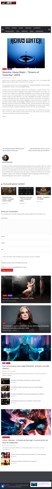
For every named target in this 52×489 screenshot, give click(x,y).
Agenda (32, 31)
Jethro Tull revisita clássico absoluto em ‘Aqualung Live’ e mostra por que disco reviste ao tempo (24, 297)
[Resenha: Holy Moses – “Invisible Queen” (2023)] (8, 188)
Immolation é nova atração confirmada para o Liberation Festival (25, 380)
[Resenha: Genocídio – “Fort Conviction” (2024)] (26, 188)
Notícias (7, 28)
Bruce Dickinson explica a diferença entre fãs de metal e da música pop (13, 149)
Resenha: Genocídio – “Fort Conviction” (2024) (26, 199)
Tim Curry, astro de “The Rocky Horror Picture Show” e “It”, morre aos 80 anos (28, 454)
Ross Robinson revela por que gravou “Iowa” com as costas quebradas (27, 387)
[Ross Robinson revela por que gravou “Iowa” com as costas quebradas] (5, 388)
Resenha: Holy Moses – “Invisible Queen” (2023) (8, 199)
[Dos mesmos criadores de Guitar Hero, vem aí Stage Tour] (5, 462)
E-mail (3, 243)
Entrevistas (24, 31)
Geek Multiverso (9, 31)
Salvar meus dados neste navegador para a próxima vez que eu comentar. (21, 256)
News (4, 363)
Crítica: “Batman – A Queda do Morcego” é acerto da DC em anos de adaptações (25, 441)
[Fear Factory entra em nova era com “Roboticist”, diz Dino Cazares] (5, 402)
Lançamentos (36, 28)
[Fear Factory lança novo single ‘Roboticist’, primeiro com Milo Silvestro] (26, 348)
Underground (39, 31)
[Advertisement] (26, 16)
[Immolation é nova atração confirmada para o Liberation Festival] (5, 381)
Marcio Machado (12, 77)
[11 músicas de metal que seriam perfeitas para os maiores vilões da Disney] (26, 306)
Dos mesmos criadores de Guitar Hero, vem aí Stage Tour (24, 461)
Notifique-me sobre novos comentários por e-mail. (14, 263)
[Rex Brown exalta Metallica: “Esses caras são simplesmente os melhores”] (5, 395)
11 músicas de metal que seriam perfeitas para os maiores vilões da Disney (25, 327)
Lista (4, 323)
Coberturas (28, 28)
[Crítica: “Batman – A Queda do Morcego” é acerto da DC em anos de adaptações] (26, 422)
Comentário (4, 218)
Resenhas (14, 28)
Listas (17, 31)
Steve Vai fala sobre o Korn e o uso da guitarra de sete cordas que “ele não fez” (39, 149)
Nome (3, 236)
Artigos (21, 28)
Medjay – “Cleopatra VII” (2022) (43, 198)
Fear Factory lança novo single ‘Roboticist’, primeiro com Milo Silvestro (25, 367)
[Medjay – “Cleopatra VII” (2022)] (43, 188)
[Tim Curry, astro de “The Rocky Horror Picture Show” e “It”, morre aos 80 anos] (5, 455)
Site (2, 249)
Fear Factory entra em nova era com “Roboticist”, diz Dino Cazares (26, 400)
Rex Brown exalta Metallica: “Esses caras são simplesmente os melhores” (27, 394)
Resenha (4, 69)
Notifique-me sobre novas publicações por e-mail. (14, 267)
